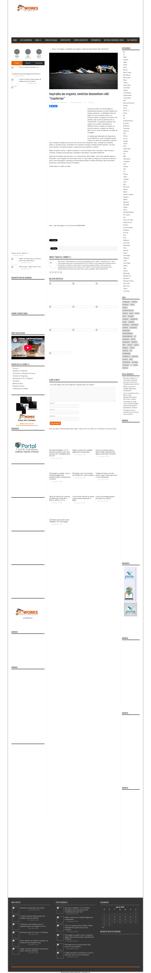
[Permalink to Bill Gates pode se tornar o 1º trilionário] (15, 937)
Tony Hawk (126, 263)
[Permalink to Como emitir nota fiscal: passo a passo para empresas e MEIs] (83, 330)
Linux (125, 182)
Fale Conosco (132, 40)
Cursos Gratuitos (81, 40)
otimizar (132, 347)
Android (125, 60)
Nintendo (126, 202)
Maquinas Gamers (18, 386)
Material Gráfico (18, 383)
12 (120, 917)
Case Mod (126, 88)
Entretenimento (128, 121)
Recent (28, 63)
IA (135, 336)
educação (130, 316)
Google (125, 141)
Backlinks (134, 301)
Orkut (125, 210)
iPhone (125, 174)
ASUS (125, 65)
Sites (131, 359)
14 (130, 917)
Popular (16, 63)
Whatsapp (126, 273)
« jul (102, 927)
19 (120, 919)
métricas (129, 345)
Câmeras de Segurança (20, 376)
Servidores (16, 381)
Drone (125, 113)
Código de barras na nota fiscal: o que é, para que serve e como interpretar (79, 954)
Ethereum (126, 126)
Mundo (125, 189)
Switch (125, 253)
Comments (38, 63)
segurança (135, 356)
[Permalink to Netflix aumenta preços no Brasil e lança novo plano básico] (14, 264)
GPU (124, 146)
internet (133, 339)
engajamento (133, 319)
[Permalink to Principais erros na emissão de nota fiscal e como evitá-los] (83, 307)
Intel (124, 164)
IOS (124, 169)
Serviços (15, 368)
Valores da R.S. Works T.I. (20, 253)
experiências (134, 324)
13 (125, 917)
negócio (136, 345)
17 (109, 919)
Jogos (125, 177)
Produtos (126, 230)
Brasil (125, 80)
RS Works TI (126, 356)
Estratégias (126, 324)
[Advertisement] (99, 19)
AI (124, 54)
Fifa (124, 133)
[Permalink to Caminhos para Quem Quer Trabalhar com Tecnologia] (60, 353)
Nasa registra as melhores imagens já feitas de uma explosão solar (34, 941)
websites (125, 368)
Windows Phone (128, 281)
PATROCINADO (128, 212)
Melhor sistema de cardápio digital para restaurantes (129, 388)
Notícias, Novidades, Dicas (114, 40)
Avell (124, 67)
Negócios (125, 347)
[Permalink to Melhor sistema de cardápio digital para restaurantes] (83, 284)
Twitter (125, 266)
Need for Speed (128, 194)
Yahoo (125, 288)
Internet (125, 166)
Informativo (126, 159)
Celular (125, 90)
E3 (124, 116)
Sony (125, 248)
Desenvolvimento (128, 103)
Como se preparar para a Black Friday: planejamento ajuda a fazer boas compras (79, 927)
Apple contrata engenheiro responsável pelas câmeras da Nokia (34, 950)
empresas (125, 319)
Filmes (125, 136)
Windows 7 (126, 278)
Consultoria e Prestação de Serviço (24, 373)
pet (131, 350)
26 (120, 922)
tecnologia (134, 362)
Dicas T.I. (38, 40)
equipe (124, 322)
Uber (124, 268)
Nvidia (125, 207)
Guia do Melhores (127, 333)
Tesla (125, 260)
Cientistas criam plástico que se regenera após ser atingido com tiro (33, 925)
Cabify (125, 82)
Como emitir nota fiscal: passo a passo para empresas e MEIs (83, 498)
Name (52, 403)
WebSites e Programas (20, 371)
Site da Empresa (26, 40)
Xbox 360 (126, 283)
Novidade (126, 204)
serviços (125, 359)
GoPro (125, 143)
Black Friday (127, 72)
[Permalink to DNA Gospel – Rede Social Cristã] (14, 272)
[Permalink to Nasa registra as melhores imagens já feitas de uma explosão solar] (15, 946)
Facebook (126, 128)
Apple (125, 62)
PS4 (124, 238)
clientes (125, 307)
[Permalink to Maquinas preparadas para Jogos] (15, 913)
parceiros (125, 350)
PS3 (124, 235)
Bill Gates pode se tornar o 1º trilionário (34, 932)
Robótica (126, 240)
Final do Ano (133, 327)
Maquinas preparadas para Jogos (32, 908)
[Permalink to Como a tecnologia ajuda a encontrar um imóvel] (107, 330)
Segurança (126, 245)
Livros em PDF (65, 40)
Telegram (126, 258)
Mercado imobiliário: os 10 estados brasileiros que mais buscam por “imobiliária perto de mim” (77, 910)
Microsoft (126, 187)
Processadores (128, 227)
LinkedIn (126, 179)
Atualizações (126, 301)
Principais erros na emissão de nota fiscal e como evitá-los (131, 412)
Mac (124, 184)
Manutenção (126, 342)
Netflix (125, 199)
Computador (127, 93)
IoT (124, 171)
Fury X (125, 138)
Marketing (134, 342)
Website (52, 416)
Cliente (132, 304)
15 (136, 917)
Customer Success (128, 310)
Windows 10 (127, 276)
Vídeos (125, 271)
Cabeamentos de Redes (20, 388)
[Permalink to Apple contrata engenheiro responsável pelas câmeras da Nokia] (15, 954)
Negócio (125, 197)
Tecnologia (60, 49)
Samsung (126, 243)
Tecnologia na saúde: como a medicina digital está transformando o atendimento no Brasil (79, 937)
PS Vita (125, 232)
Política (125, 225)
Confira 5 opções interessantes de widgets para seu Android (32, 917)
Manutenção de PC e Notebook (23, 378)
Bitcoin (125, 70)
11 (114, 917)
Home (15, 40)
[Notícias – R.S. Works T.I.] (27, 9)
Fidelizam (125, 327)
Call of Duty (127, 85)
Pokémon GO (127, 222)
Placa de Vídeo (128, 220)
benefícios (125, 304)
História (125, 151)
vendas (135, 365)
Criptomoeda (127, 95)
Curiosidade (127, 98)
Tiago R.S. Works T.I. (62, 102)
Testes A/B (126, 365)
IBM (124, 156)
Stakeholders (126, 362)
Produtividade (126, 353)
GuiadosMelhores (127, 336)
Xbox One (126, 286)
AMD (124, 57)
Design (125, 105)
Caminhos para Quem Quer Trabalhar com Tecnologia (59, 521)
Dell (124, 100)
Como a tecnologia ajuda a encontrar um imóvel (105, 497)
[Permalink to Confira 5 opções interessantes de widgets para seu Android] (14, 84)
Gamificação (126, 330)
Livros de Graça (51, 40)
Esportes (126, 123)
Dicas (125, 108)
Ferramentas (96, 40)
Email (51, 409)
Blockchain (126, 77)
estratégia (131, 322)
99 (124, 52)
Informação (126, 339)
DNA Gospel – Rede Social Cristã (30, 267)
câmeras (125, 313)
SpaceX (125, 250)
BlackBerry (126, 75)
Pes (124, 217)
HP (124, 154)
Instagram (126, 161)
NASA (125, 192)
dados (131, 313)
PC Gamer (126, 215)
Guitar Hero (127, 149)
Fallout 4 (126, 131)
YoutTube (126, 291)
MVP (124, 345)
